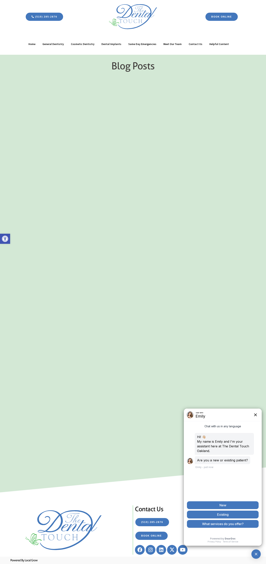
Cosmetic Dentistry (82, 44)
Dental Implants (111, 44)
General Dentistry (53, 44)
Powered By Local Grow (24, 560)
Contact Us (195, 44)
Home (31, 44)
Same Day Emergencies (142, 44)
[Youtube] (183, 550)
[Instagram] (150, 550)
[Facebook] (140, 550)
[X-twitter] (172, 550)
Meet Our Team (172, 44)
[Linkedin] (161, 550)
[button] (5, 239)
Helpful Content (219, 44)
